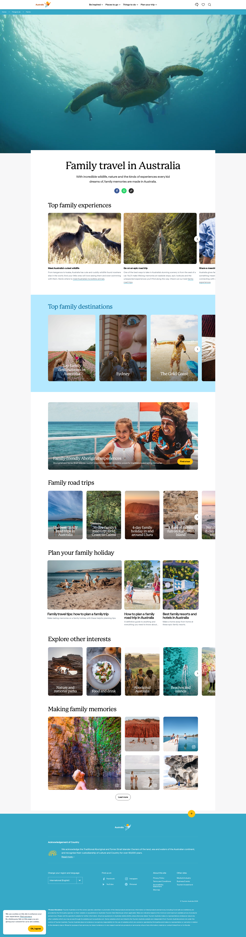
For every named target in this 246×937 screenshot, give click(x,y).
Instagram (134, 879)
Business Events (183, 881)
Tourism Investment (185, 885)
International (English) (59, 880)
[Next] (197, 239)
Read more (67, 856)
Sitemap (156, 890)
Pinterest (133, 884)
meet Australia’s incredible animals (88, 279)
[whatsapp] (124, 190)
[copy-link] (131, 190)
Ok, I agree (36, 928)
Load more (123, 797)
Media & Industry (184, 878)
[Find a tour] (123, 436)
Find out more (26, 916)
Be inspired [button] (95, 4)
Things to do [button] (129, 4)
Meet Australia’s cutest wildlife (63, 268)
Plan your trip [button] (148, 4)
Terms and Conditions (162, 881)
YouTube (110, 884)
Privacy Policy (158, 878)
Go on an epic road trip (136, 268)
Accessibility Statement (158, 885)
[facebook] (116, 190)
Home (4, 12)
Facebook (110, 879)
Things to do (16, 12)
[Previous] (49, 239)
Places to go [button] (111, 4)
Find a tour (185, 461)
